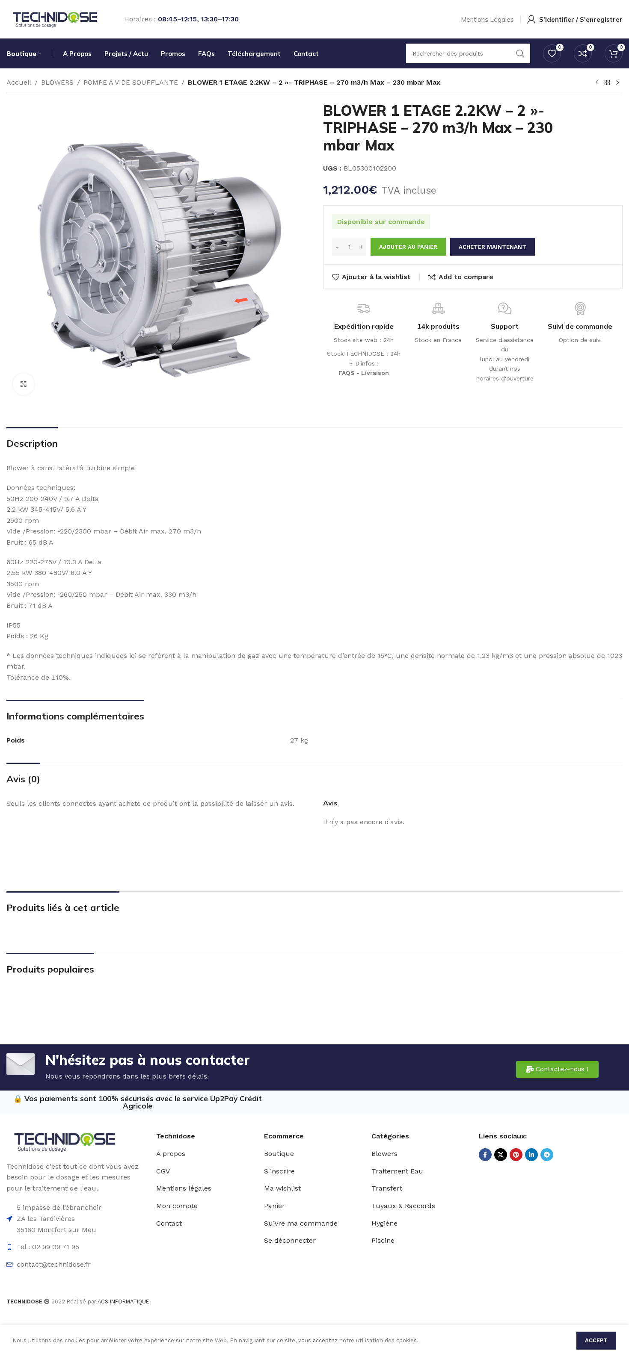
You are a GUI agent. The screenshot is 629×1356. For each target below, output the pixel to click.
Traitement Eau (397, 1171)
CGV (163, 1171)
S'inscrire (279, 1171)
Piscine (383, 1240)
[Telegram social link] (546, 1154)
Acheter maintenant (492, 247)
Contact (169, 1223)
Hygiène (384, 1223)
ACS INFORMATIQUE (123, 1301)
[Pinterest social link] (516, 1154)
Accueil (18, 82)
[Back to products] (607, 83)
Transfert (386, 1188)
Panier (274, 1206)
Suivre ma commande (301, 1223)
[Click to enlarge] (23, 384)
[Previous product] (597, 83)
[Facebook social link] (485, 1154)
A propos (170, 1154)
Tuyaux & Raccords (403, 1206)
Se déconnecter (290, 1240)
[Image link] (64, 1141)
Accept (596, 1340)
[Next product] (617, 83)
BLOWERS (57, 82)
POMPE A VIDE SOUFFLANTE (130, 82)
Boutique (279, 1154)
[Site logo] (54, 19)
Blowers (384, 1154)
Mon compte (177, 1206)
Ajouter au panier (408, 247)
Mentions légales (183, 1188)
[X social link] (500, 1154)
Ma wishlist (282, 1188)
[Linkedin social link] (531, 1154)
